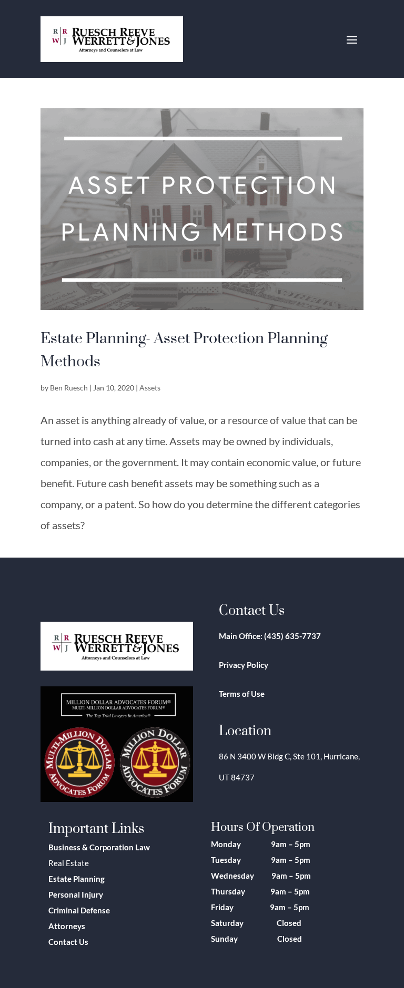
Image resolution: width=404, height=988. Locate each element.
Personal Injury (75, 894)
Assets (149, 387)
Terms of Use (242, 693)
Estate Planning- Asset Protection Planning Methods (184, 349)
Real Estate (68, 863)
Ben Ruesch (69, 387)
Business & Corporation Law (99, 847)
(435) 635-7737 (292, 636)
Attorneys (66, 926)
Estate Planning (76, 878)
